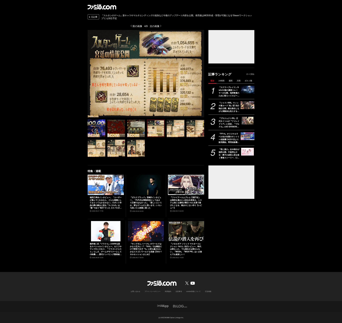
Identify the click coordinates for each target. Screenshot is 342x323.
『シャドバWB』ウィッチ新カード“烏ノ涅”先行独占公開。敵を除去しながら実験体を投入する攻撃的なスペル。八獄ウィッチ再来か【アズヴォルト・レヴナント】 (229, 107)
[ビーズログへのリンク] (180, 305)
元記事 (94, 16)
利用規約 (168, 291)
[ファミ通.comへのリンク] (102, 6)
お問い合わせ (135, 291)
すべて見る (250, 74)
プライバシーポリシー (153, 291)
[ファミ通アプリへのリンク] (163, 305)
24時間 (221, 80)
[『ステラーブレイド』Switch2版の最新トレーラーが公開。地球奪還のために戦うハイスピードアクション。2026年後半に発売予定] (247, 90)
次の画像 (154, 26)
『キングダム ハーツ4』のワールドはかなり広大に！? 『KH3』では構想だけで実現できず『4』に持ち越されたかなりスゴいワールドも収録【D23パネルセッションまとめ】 (146, 248)
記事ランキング (220, 74)
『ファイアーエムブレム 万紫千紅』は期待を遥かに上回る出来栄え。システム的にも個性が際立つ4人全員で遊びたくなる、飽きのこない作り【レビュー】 (186, 202)
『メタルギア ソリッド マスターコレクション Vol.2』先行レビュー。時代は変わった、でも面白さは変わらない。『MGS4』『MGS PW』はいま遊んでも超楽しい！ (186, 248)
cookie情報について (193, 291)
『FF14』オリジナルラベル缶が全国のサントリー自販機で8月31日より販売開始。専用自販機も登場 (229, 138)
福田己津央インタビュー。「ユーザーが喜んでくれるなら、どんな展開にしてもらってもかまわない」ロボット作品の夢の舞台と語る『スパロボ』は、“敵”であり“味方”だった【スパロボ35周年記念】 (106, 202)
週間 (230, 80)
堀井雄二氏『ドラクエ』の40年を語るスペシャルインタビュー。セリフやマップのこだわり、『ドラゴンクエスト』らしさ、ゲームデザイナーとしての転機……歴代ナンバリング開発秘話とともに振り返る (106, 249)
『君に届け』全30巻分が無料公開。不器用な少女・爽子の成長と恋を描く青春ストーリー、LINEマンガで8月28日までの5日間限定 (229, 153)
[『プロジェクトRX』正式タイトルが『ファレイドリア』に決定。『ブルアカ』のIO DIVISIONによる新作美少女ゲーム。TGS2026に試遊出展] (247, 121)
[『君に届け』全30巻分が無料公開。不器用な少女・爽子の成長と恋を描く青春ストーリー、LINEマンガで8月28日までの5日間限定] (247, 152)
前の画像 (137, 26)
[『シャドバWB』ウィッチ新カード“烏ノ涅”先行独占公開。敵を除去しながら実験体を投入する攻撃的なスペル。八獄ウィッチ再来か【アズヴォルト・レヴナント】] (247, 105)
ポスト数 (248, 80)
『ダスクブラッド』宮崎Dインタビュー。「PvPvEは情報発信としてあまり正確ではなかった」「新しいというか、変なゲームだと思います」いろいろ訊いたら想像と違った (146, 202)
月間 (238, 80)
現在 (212, 80)
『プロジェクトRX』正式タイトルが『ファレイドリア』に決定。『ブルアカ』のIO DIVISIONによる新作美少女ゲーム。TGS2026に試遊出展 (229, 122)
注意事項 (179, 291)
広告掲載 (208, 291)
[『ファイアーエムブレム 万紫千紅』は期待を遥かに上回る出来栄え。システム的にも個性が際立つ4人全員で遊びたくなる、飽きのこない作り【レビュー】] (186, 185)
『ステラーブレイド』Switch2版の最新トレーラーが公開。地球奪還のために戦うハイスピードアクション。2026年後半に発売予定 (229, 91)
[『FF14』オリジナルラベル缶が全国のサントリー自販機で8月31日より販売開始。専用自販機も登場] (247, 136)
